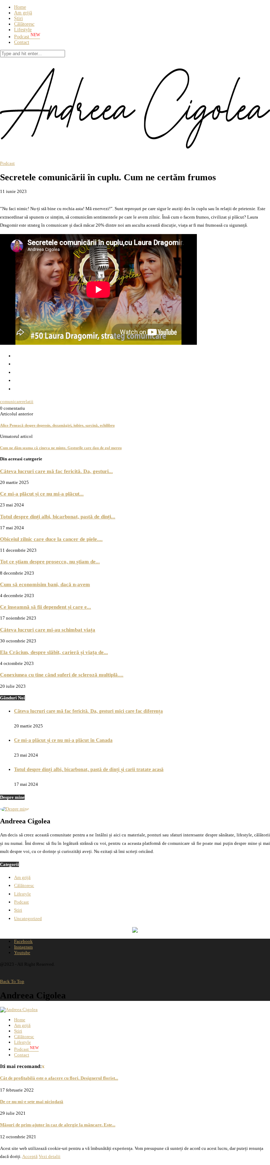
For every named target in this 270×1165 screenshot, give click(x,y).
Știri (18, 18)
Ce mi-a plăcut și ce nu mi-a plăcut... (42, 494)
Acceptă (30, 1156)
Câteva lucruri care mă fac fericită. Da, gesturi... (56, 471)
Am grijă (23, 12)
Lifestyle (23, 29)
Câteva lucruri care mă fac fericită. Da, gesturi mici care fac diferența (88, 711)
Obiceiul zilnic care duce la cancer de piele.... (51, 539)
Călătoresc (24, 24)
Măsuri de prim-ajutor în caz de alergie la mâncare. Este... (57, 1124)
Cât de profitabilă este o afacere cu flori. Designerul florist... (59, 1078)
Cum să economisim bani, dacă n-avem (45, 584)
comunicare (11, 401)
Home (20, 7)
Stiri (18, 910)
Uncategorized (28, 918)
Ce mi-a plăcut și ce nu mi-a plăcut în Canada (63, 740)
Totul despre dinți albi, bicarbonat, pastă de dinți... (57, 516)
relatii (27, 401)
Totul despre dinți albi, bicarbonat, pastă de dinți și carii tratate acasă (88, 769)
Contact (21, 42)
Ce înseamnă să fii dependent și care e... (45, 607)
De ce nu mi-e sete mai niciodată (31, 1101)
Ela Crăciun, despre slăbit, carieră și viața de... (54, 652)
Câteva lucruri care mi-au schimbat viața (47, 630)
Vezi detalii (49, 1156)
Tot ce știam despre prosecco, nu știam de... (50, 561)
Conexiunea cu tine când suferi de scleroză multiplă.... (61, 675)
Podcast (27, 36)
